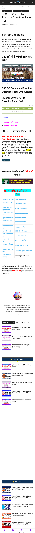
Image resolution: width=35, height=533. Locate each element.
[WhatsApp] (9, 28)
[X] (21, 28)
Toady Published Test (12, 7)
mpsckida (5, 24)
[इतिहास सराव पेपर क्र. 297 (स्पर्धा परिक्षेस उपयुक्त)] (6, 329)
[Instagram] (19, 314)
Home (3, 7)
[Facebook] (17, 28)
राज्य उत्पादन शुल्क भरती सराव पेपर (23, 250)
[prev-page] (3, 354)
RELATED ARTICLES (8, 322)
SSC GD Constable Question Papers (20, 11)
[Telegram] (13, 28)
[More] (26, 28)
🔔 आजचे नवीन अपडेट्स (17, 359)
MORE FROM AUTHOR (22, 322)
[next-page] (6, 354)
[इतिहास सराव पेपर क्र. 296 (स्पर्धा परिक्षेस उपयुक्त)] (6, 347)
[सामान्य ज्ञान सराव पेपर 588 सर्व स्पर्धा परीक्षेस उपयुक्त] (6, 338)
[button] (3, 2)
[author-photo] (17, 300)
